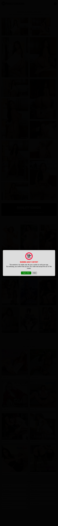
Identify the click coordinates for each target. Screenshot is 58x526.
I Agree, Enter (26, 273)
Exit (35, 273)
